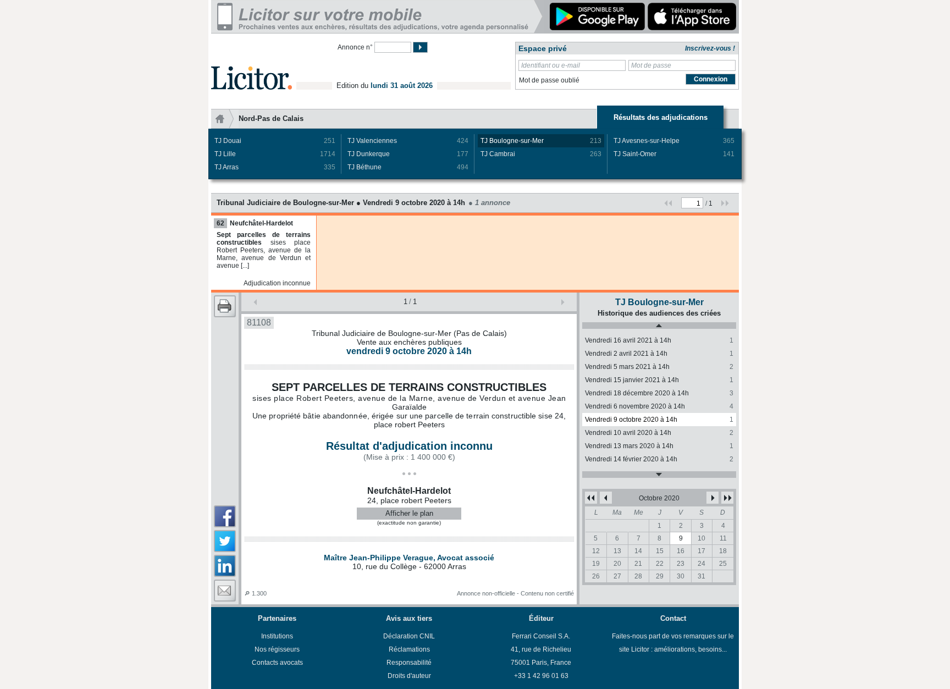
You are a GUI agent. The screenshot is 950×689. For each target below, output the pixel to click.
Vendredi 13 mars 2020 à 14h (659, 446)
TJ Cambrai (540, 154)
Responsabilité (409, 662)
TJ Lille (274, 154)
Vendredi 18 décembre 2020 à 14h (659, 393)
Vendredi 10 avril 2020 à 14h (659, 433)
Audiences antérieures (659, 325)
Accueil (225, 118)
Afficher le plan (409, 513)
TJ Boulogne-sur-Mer (540, 141)
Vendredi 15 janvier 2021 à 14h (659, 380)
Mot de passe (651, 65)
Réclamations (409, 649)
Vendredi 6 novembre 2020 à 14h (659, 406)
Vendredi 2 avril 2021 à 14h (659, 353)
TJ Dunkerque (407, 154)
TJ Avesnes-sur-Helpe (674, 141)
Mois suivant (712, 498)
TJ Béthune (407, 167)
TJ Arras (274, 167)
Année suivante (727, 498)
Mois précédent (606, 498)
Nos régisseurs (277, 649)
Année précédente (591, 498)
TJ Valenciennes (407, 141)
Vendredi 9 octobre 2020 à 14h (659, 419)
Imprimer (225, 306)
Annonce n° (355, 47)
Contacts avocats (277, 662)
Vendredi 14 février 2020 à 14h (659, 459)
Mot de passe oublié (549, 80)
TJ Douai (274, 141)
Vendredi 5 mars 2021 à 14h (659, 367)
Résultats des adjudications (661, 117)
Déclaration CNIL (409, 636)
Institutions (277, 636)
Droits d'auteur (409, 676)
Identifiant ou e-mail (550, 65)
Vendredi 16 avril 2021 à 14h (659, 340)
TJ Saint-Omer (674, 154)
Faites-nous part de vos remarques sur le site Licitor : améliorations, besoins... (673, 642)
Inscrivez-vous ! (710, 48)
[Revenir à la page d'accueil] (251, 65)
